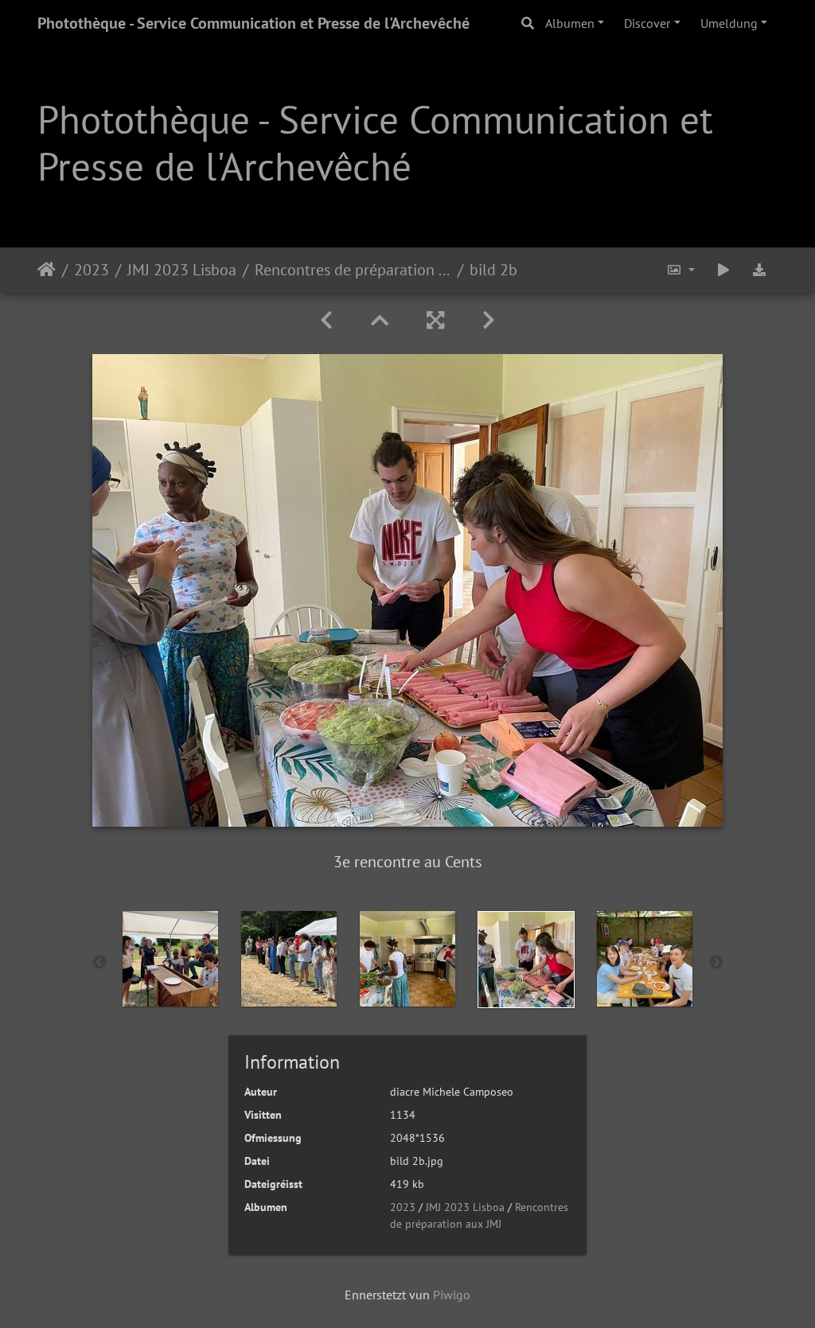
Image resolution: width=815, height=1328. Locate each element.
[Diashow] (723, 270)
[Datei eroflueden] (759, 270)
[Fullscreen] (435, 320)
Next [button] (716, 963)
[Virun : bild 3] (488, 320)
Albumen (570, 23)
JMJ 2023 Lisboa (181, 269)
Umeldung (729, 23)
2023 (91, 269)
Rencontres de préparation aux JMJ (353, 269)
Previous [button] (99, 963)
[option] (170, 959)
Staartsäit (46, 270)
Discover (647, 23)
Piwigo (451, 1295)
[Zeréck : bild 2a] (326, 320)
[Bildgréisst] (680, 270)
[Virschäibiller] (380, 320)
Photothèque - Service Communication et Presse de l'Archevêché (253, 23)
